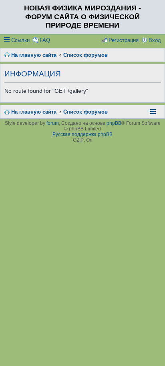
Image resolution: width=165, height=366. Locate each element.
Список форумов (85, 112)
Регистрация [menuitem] (124, 40)
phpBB (114, 123)
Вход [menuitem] (155, 40)
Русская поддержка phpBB (82, 134)
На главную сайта (33, 112)
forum (52, 123)
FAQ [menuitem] (45, 40)
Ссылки (20, 40)
